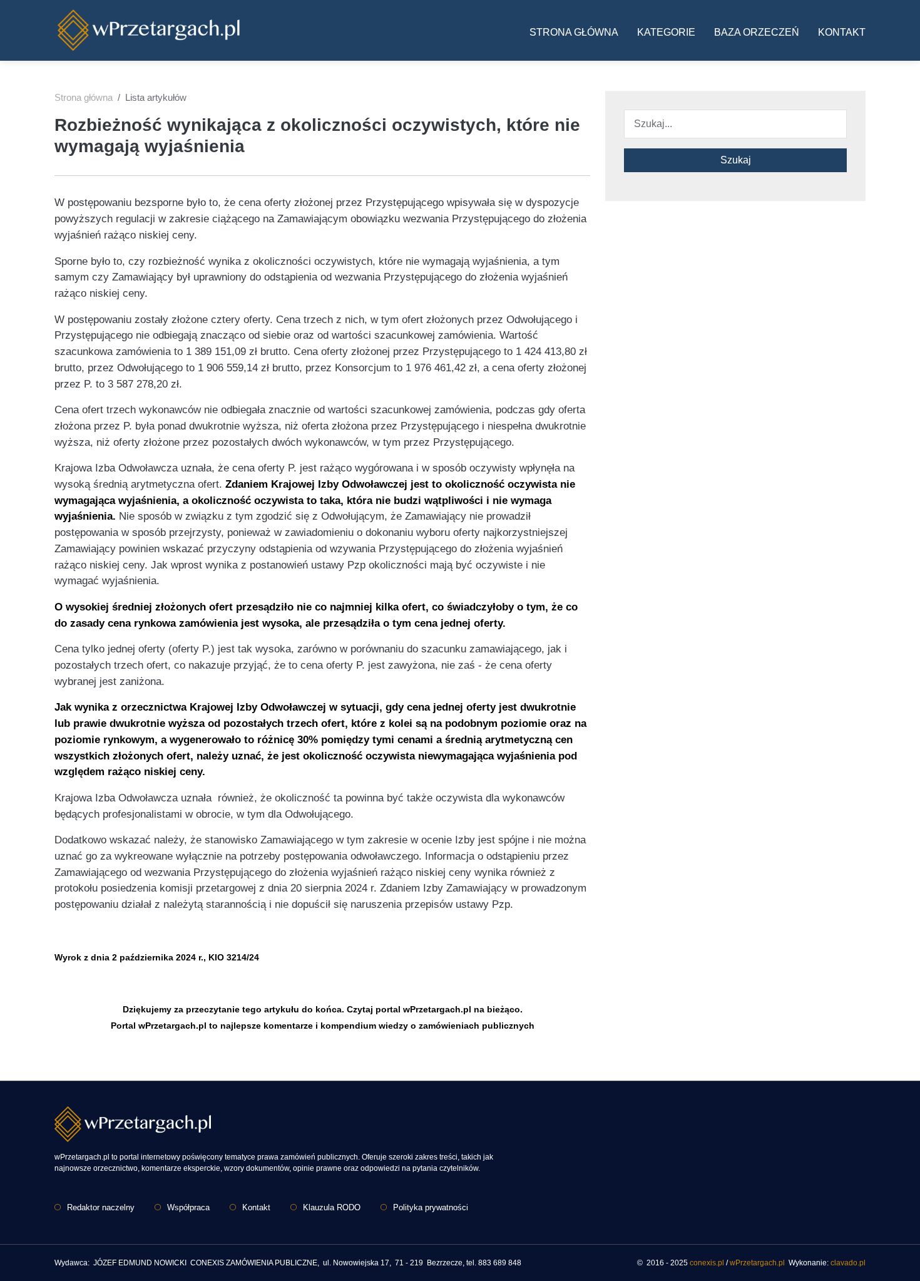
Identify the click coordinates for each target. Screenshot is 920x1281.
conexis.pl (707, 1262)
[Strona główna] (148, 30)
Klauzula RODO (331, 1207)
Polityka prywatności (430, 1207)
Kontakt (842, 32)
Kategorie (666, 32)
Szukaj (735, 160)
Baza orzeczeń (756, 32)
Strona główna (573, 32)
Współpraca (188, 1207)
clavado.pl (848, 1262)
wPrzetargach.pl (757, 1262)
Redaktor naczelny (101, 1207)
